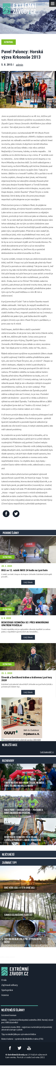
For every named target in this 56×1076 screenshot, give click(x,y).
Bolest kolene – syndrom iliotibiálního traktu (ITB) (22, 1039)
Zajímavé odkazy (9, 985)
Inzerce (5, 995)
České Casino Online (7, 957)
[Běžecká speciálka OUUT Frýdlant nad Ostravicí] (21, 717)
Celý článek (28, 582)
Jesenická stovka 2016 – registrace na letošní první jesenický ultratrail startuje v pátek (26, 1028)
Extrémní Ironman (8, 1015)
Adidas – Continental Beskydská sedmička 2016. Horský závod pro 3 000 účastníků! (27, 1021)
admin (19, 64)
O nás (4, 980)
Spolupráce (7, 990)
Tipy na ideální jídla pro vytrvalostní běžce (18, 1034)
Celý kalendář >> (47, 752)
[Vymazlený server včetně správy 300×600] (21, 739)
